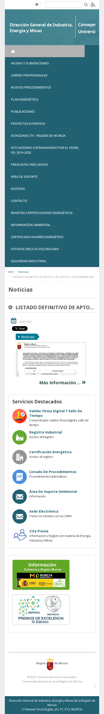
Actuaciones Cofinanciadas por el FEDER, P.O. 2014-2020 (45, 150)
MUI (11, 272)
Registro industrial (45, 432)
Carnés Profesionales (29, 75)
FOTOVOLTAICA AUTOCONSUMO (35, 249)
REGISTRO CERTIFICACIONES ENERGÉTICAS (42, 213)
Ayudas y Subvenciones (30, 63)
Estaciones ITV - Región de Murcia (38, 135)
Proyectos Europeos (28, 123)
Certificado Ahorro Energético (37, 237)
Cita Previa (39, 531)
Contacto (19, 201)
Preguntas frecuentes (29, 164)
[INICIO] (45, 51)
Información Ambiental (31, 225)
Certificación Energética (50, 452)
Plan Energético (24, 99)
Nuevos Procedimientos (31, 87)
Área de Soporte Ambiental (53, 491)
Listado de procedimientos (52, 471)
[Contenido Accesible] (93, 4)
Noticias (23, 272)
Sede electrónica (43, 511)
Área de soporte (24, 176)
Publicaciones (23, 111)
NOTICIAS (18, 188)
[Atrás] (11, 307)
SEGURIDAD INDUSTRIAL (29, 261)
